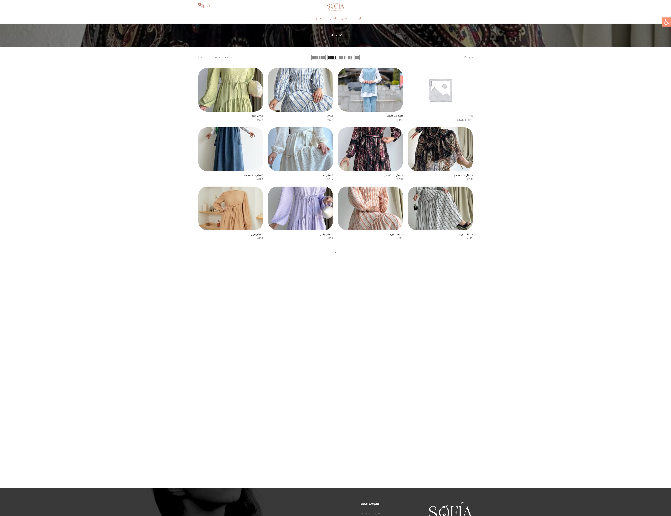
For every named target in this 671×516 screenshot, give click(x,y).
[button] (666, 22)
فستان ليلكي (326, 234)
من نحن (345, 18)
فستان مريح (257, 234)
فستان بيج (327, 175)
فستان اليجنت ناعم (463, 175)
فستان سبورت (465, 234)
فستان (329, 115)
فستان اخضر (257, 115)
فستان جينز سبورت (253, 175)
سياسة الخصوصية (371, 513)
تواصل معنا (317, 18)
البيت (358, 18)
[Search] (208, 6)
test (470, 115)
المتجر (333, 18)
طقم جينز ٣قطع (395, 115)
